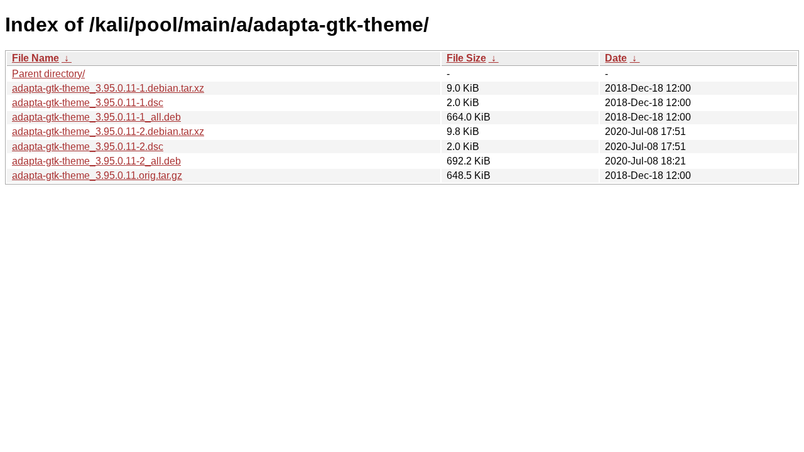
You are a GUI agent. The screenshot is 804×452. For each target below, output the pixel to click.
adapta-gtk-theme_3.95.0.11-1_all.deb (96, 117)
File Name (35, 58)
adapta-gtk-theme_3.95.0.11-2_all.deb (96, 161)
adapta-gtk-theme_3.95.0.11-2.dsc (87, 146)
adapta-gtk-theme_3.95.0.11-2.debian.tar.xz (108, 131)
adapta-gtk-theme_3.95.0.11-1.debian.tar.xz (108, 88)
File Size (466, 58)
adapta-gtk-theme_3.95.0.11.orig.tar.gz (97, 175)
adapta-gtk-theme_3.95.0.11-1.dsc (87, 102)
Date (616, 58)
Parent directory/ (48, 73)
